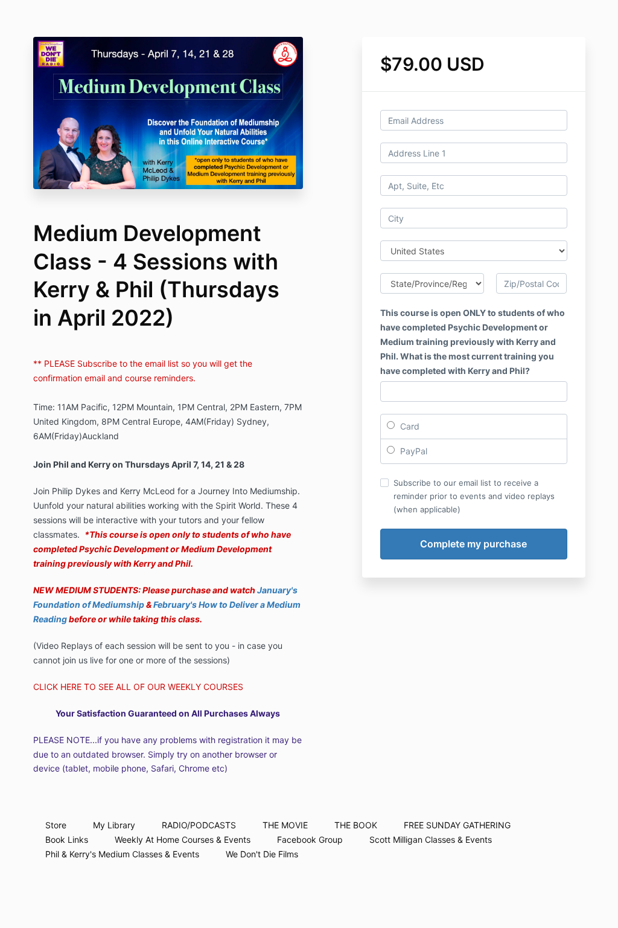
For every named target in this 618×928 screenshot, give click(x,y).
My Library (114, 825)
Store (55, 825)
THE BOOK (355, 825)
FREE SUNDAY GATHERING (457, 825)
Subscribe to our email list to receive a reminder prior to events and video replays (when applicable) (474, 496)
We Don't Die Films (262, 854)
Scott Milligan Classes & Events (430, 839)
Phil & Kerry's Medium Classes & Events (122, 854)
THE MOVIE (285, 825)
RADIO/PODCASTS (199, 825)
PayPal (412, 451)
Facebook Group (310, 839)
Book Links (66, 839)
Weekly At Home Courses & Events (182, 839)
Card (408, 426)
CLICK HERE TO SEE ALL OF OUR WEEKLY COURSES (138, 687)
